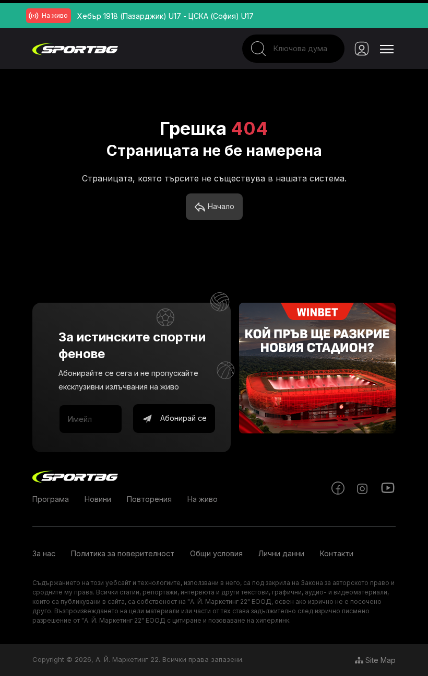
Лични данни (281, 553)
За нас (43, 553)
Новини (98, 499)
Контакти (336, 553)
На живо (202, 499)
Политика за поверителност (122, 553)
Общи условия (216, 553)
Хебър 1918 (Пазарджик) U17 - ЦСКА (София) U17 (165, 16)
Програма (50, 499)
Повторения (149, 499)
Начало (220, 206)
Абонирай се (182, 418)
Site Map (379, 660)
